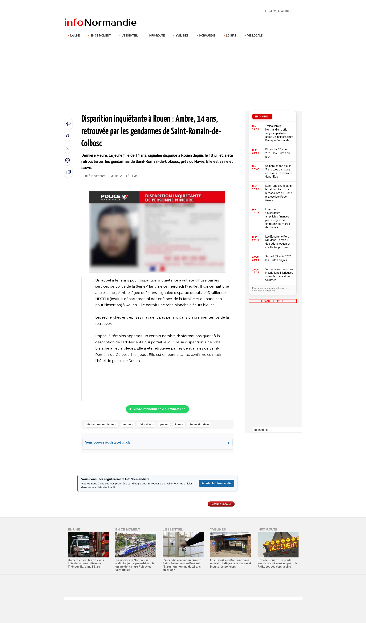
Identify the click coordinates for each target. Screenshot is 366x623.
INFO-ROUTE (156, 35)
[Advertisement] (183, 69)
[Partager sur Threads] (67, 160)
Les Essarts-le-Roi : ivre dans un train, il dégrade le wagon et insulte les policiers (230, 563)
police (164, 424)
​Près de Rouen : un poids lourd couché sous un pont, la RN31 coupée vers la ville (277, 563)
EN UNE (74, 529)
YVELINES (182, 35)
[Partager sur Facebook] (67, 136)
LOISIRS (231, 35)
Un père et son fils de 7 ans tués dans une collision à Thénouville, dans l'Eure (86, 563)
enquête (128, 424)
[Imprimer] (68, 124)
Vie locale (254, 35)
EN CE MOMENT (101, 35)
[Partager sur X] (67, 148)
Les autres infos (272, 301)
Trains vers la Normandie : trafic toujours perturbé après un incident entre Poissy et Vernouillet (135, 564)
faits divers (147, 424)
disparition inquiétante (101, 424)
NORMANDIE (207, 35)
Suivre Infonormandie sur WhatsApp (159, 409)
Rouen (179, 424)
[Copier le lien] (68, 172)
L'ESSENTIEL (130, 35)
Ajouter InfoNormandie (216, 483)
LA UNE (75, 35)
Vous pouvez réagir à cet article (107, 442)
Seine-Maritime (199, 424)
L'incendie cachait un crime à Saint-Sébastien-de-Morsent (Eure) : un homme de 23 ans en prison (182, 564)
